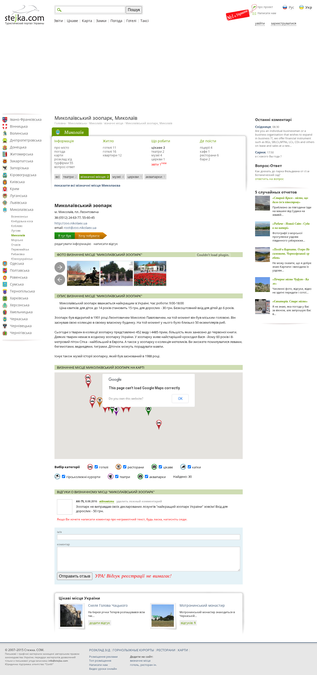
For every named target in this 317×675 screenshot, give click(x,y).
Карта (87, 20)
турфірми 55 (63, 163)
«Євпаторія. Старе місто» (290, 301)
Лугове (16, 230)
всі (57, 176)
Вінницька (19, 126)
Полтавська (19, 270)
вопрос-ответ (64, 167)
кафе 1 (205, 151)
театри (70, 176)
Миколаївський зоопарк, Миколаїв (149, 123)
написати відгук (106, 243)
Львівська (18, 202)
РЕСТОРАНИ (166, 650)
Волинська (19, 133)
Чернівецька (21, 325)
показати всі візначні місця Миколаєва (87, 185)
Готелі (131, 20)
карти (58, 155)
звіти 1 (156, 164)
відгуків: (188, 623)
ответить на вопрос (269, 179)
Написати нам (267, 13)
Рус (291, 7)
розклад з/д (63, 159)
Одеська (17, 263)
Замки (101, 20)
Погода (116, 20)
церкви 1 (158, 159)
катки (196, 467)
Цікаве (72, 20)
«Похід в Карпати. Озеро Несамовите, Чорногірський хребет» (291, 253)
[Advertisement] (158, 70)
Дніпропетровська (26, 140)
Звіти (58, 20)
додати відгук (99, 623)
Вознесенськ (19, 216)
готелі (103, 467)
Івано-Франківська (26, 119)
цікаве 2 (158, 147)
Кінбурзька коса (22, 221)
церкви (135, 176)
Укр (308, 7)
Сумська (17, 284)
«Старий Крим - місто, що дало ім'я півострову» (290, 200)
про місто (61, 147)
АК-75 (80, 501)
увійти (260, 23)
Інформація (64, 141)
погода (59, 151)
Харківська (19, 298)
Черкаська (19, 318)
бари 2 (205, 159)
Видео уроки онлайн (103, 669)
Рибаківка (18, 254)
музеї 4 (156, 155)
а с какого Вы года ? (268, 156)
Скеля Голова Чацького (108, 605)
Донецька (18, 147)
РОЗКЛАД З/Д (99, 650)
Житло (108, 141)
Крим (14, 188)
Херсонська (19, 305)
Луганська (18, 195)
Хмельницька (21, 312)
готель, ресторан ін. (143, 665)
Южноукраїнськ (22, 259)
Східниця (263, 126)
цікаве (168, 467)
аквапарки (155, 176)
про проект (265, 7)
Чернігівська (21, 332)
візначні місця (113, 123)
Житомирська (21, 154)
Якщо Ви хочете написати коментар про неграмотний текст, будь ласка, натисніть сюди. (122, 519)
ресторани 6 (209, 155)
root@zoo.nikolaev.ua (80, 227)
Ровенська (18, 277)
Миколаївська (21, 209)
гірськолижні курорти (83, 477)
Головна (60, 123)
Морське (17, 240)
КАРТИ (183, 650)
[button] (112, 409)
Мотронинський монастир (202, 605)
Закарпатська (21, 161)
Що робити (160, 141)
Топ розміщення (100, 660)
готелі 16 (109, 151)
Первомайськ (20, 249)
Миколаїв (18, 235)
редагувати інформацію (72, 243)
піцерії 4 (206, 147)
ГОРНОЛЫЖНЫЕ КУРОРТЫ (133, 650)
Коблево (17, 226)
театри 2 (157, 151)
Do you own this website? (126, 398)
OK (180, 399)
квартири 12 (112, 155)
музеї (118, 176)
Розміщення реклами (103, 656)
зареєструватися (283, 23)
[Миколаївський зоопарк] (83, 273)
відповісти (106, 501)
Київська (17, 181)
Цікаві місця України (79, 598)
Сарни (260, 152)
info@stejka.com (58, 660)
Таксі (144, 20)
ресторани (136, 467)
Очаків (15, 244)
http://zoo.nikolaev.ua (70, 223)
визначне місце (140, 660)
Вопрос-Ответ (268, 165)
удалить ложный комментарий (139, 501)
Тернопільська (22, 291)
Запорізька (19, 168)
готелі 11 (109, 147)
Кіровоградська (23, 174)
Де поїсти (208, 141)
